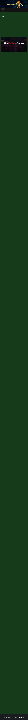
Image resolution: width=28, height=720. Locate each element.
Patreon (15, 717)
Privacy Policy (7, 717)
